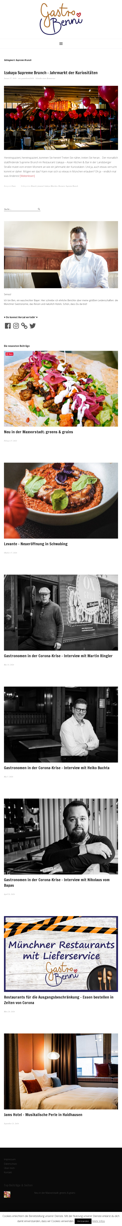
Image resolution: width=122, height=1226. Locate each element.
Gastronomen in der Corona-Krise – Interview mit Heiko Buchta (56, 767)
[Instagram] (16, 326)
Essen (14, 186)
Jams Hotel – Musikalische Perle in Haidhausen (43, 1114)
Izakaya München (51, 186)
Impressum (10, 1159)
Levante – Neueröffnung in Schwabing (36, 544)
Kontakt (8, 1172)
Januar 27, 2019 (10, 78)
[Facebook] (8, 326)
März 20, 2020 (9, 1011)
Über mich (9, 1168)
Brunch (34, 186)
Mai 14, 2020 (9, 664)
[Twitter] (32, 326)
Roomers (61, 186)
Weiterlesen (27, 176)
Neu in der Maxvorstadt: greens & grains (38, 432)
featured (40, 186)
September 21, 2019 (11, 1123)
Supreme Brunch (72, 186)
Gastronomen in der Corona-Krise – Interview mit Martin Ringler (58, 656)
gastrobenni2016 (27, 78)
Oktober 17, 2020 (10, 552)
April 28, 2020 (9, 894)
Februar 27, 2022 (10, 440)
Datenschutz (10, 1163)
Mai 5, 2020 (8, 776)
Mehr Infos (98, 1221)
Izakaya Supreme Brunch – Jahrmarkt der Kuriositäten (51, 73)
